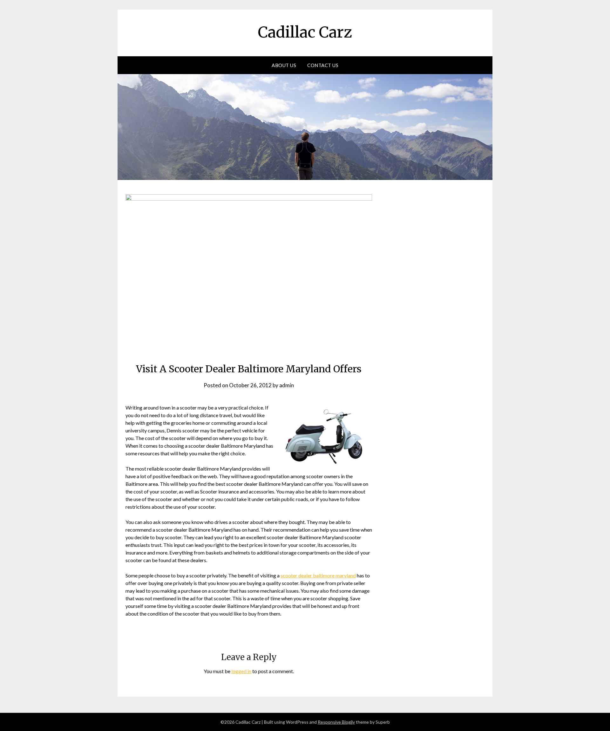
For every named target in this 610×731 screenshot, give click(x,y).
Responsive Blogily (336, 722)
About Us (284, 65)
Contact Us (322, 65)
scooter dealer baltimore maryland (318, 575)
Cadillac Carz (305, 32)
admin (286, 385)
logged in (241, 671)
